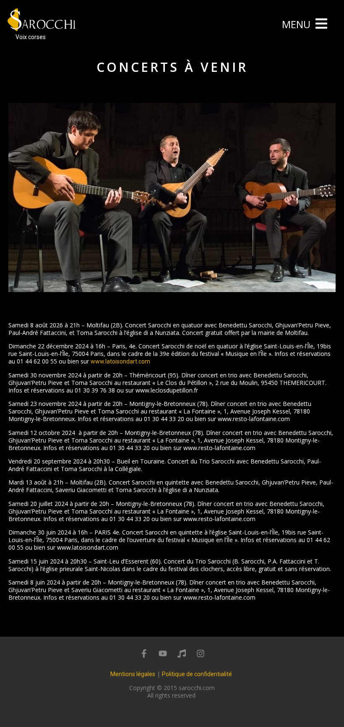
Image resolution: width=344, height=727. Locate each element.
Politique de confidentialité (197, 674)
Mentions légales (132, 674)
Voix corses (31, 37)
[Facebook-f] (144, 653)
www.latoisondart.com (120, 361)
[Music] (181, 653)
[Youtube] (162, 653)
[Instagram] (200, 653)
